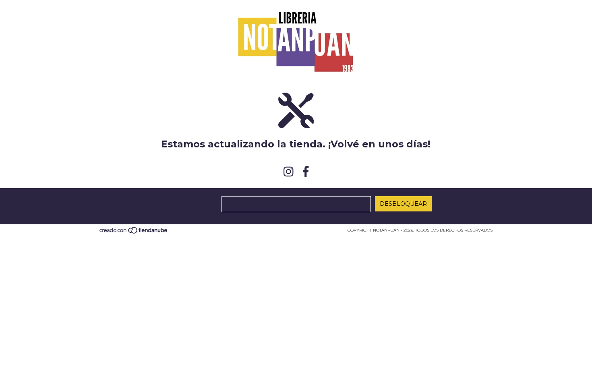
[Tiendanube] (134, 232)
